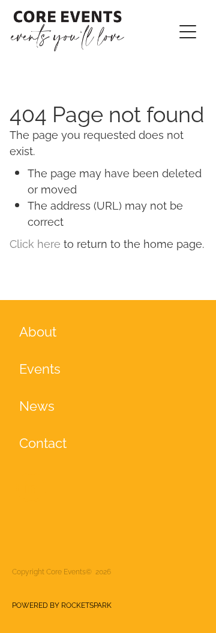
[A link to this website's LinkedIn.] (31, 487)
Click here (35, 242)
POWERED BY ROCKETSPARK (62, 604)
